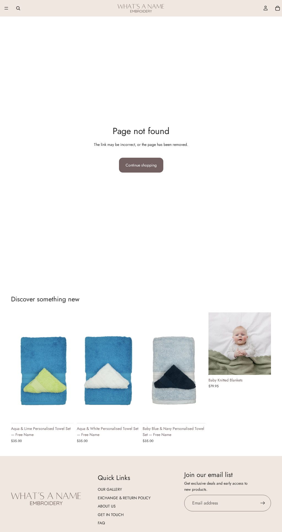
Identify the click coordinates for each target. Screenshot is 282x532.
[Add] (65, 415)
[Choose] (262, 366)
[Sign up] (263, 503)
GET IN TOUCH (111, 514)
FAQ (101, 523)
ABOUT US (107, 506)
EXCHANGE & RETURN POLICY (124, 498)
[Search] (18, 8)
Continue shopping (141, 165)
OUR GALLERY (110, 489)
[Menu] (6, 8)
